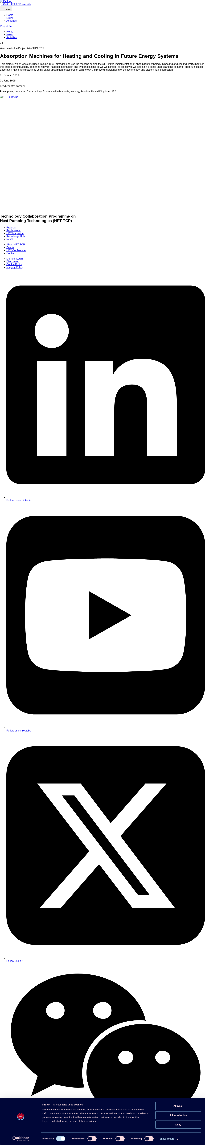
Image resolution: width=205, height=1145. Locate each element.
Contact (10, 253)
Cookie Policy (14, 264)
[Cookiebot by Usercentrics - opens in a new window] (21, 1138)
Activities (11, 20)
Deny (178, 1124)
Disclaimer (12, 261)
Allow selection (178, 1115)
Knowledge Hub (15, 236)
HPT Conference (16, 250)
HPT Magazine (15, 233)
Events (10, 247)
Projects (11, 227)
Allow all (178, 1105)
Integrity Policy (14, 267)
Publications (13, 230)
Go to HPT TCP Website (17, 4)
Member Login (14, 258)
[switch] (92, 1138)
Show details (167, 1138)
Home (9, 15)
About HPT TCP (15, 244)
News (9, 17)
